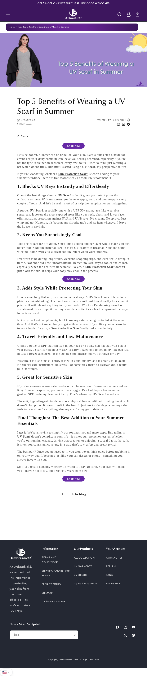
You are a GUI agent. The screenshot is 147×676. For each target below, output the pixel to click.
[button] (8, 14)
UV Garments (83, 566)
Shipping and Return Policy (56, 573)
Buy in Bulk (113, 583)
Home (11, 27)
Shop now (73, 145)
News (18, 27)
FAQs (109, 575)
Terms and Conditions (50, 560)
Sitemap (47, 593)
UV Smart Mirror (85, 583)
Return (111, 566)
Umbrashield (65, 659)
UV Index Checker (53, 601)
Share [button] (24, 136)
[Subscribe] (74, 634)
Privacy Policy (51, 584)
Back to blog (76, 494)
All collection (84, 557)
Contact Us (114, 557)
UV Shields (80, 575)
